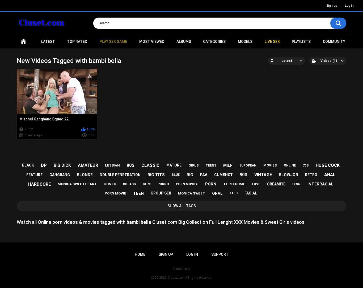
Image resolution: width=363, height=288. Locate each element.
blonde (85, 174)
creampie (276, 184)
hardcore (39, 184)
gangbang (59, 175)
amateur (88, 165)
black (28, 165)
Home (23, 41)
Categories (214, 41)
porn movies (187, 184)
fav (203, 174)
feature (34, 175)
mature (174, 165)
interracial (320, 184)
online (290, 165)
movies (270, 165)
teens (211, 165)
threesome (234, 184)
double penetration (120, 175)
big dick (62, 165)
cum (147, 184)
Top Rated (77, 41)
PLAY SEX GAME (113, 41)
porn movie (115, 193)
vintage (263, 174)
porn (210, 184)
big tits (156, 174)
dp (44, 165)
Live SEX (272, 41)
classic (150, 165)
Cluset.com (176, 277)
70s (306, 165)
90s (243, 174)
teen (138, 193)
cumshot (223, 175)
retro (311, 175)
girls (193, 165)
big (190, 174)
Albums (183, 41)
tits (234, 193)
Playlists (301, 41)
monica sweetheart (77, 184)
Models (245, 41)
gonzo (110, 184)
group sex (161, 193)
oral (217, 193)
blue (176, 175)
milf (228, 165)
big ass (129, 184)
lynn (296, 184)
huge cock (328, 165)
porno (163, 184)
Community (334, 41)
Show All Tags (181, 206)
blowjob (288, 174)
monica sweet (191, 193)
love (256, 184)
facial (250, 193)
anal (329, 174)
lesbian (112, 165)
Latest (48, 41)
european (247, 165)
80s (130, 165)
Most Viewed (151, 41)
